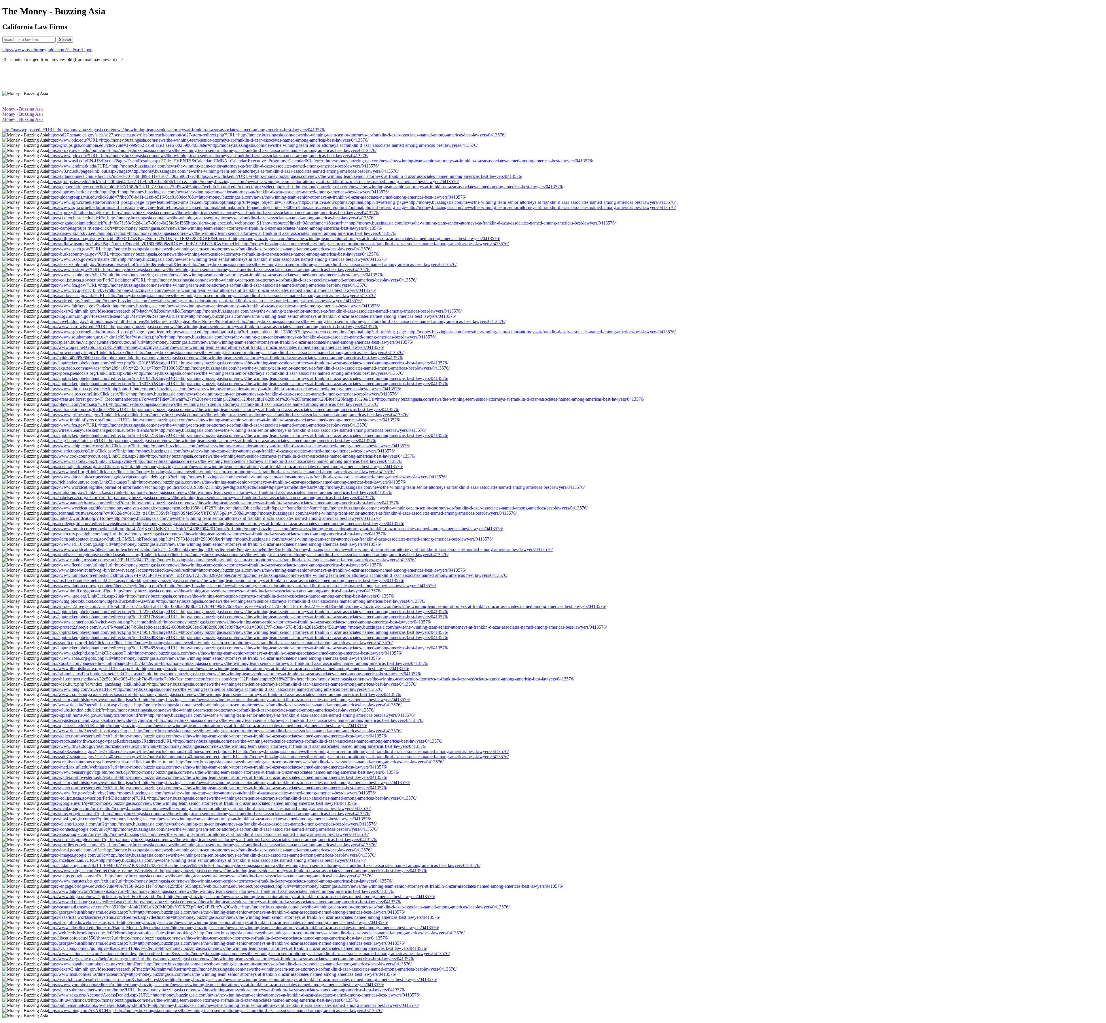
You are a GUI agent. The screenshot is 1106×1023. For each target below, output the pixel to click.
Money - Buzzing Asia (22, 109)
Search (65, 39)
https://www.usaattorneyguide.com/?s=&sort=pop (47, 49)
